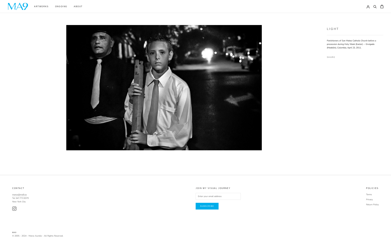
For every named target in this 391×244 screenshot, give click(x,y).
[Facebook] (338, 56)
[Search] (375, 6)
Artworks (41, 6)
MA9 (14, 232)
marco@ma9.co (19, 194)
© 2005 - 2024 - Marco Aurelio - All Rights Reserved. (37, 235)
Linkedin (349, 56)
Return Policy (372, 204)
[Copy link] (359, 56)
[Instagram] (14, 208)
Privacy (369, 199)
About (78, 6)
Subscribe (207, 206)
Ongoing (61, 6)
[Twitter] (343, 56)
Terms (369, 194)
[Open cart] (381, 6)
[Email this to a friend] (354, 56)
